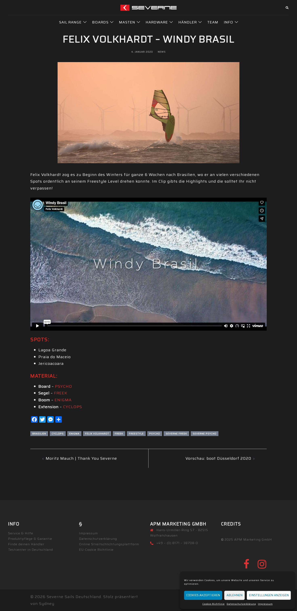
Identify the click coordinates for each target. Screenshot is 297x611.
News (162, 52)
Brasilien (39, 433)
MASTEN (127, 22)
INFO (228, 22)
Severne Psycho (204, 433)
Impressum (265, 604)
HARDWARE (157, 22)
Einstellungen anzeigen (269, 595)
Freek (119, 433)
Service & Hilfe (20, 533)
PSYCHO (63, 386)
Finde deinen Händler (26, 544)
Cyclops (58, 433)
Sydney (46, 603)
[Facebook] (246, 566)
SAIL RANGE (70, 22)
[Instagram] (262, 566)
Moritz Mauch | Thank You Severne (81, 458)
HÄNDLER (187, 22)
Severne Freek (176, 433)
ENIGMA (63, 400)
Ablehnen (234, 595)
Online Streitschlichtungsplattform (109, 544)
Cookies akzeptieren (203, 595)
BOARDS (100, 22)
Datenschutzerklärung (241, 604)
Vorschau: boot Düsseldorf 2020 (218, 458)
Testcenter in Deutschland (30, 549)
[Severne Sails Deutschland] (148, 7)
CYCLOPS (72, 406)
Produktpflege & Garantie (30, 538)
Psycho (154, 433)
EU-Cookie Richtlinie (96, 549)
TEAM (212, 22)
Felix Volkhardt (97, 433)
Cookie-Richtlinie (213, 604)
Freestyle (136, 433)
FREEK (60, 393)
